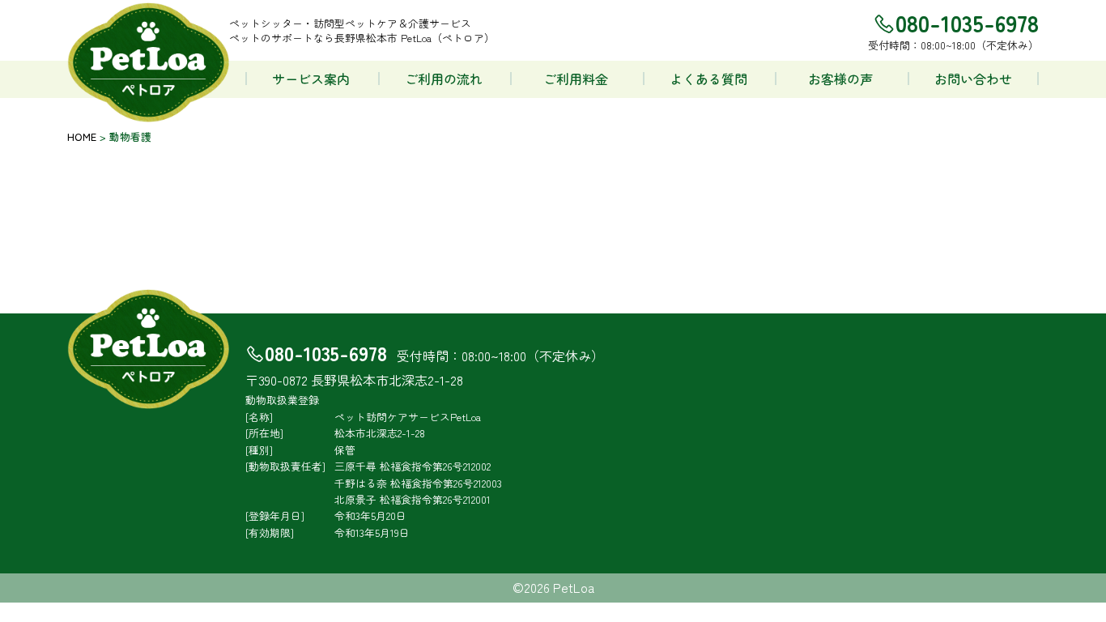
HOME (81, 136)
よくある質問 (708, 78)
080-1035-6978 (326, 353)
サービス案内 (311, 78)
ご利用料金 (575, 78)
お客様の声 (840, 78)
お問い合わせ (973, 78)
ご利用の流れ (444, 78)
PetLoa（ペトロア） (148, 63)
